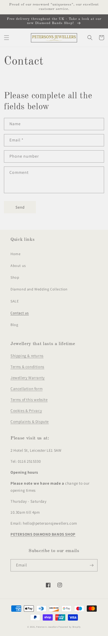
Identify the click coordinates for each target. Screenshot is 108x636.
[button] (6, 37)
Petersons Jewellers (47, 626)
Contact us (19, 313)
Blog (14, 324)
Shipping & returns (27, 355)
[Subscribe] (91, 565)
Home (15, 253)
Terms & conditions (27, 366)
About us (18, 265)
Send (20, 207)
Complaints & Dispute (29, 421)
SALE (14, 301)
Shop (14, 277)
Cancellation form (26, 388)
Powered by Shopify (69, 626)
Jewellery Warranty (27, 377)
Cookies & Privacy (26, 410)
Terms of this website (29, 399)
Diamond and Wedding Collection (39, 289)
